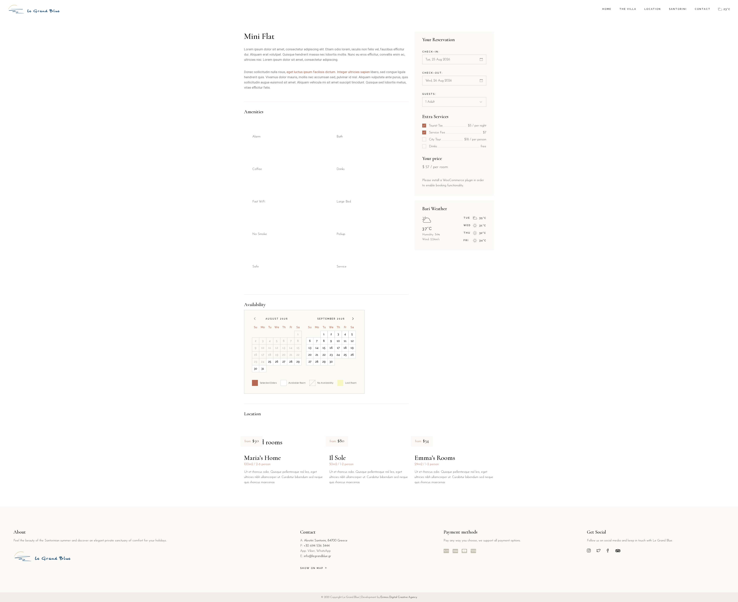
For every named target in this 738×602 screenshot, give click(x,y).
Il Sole (337, 458)
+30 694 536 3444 (317, 545)
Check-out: (432, 73)
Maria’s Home (262, 458)
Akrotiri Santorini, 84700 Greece (325, 540)
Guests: (429, 94)
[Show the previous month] (255, 318)
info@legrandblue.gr (317, 556)
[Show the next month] (353, 318)
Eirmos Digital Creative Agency (398, 597)
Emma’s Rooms (435, 458)
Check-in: (431, 51)
